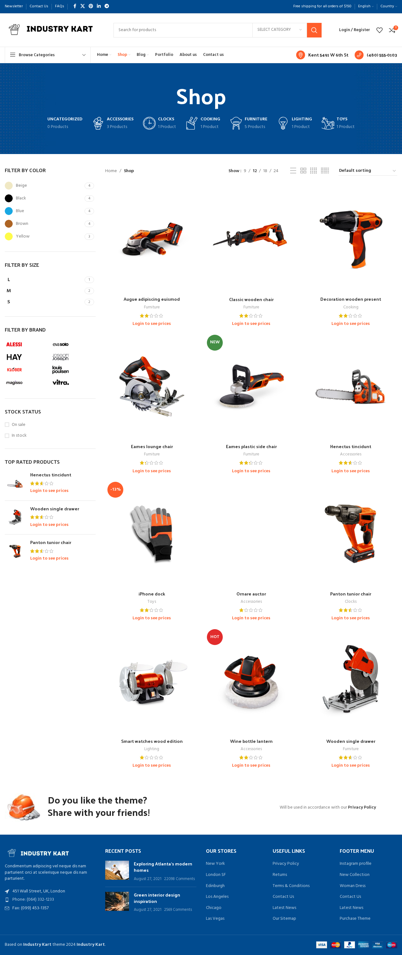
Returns (280, 875)
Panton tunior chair (50, 542)
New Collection (355, 875)
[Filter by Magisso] (26, 382)
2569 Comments (178, 910)
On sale (18, 425)
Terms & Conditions (291, 886)
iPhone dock (152, 594)
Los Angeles (217, 897)
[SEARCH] (314, 30)
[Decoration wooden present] (350, 239)
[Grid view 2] (303, 171)
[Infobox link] (322, 54)
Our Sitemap (284, 919)
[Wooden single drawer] (15, 518)
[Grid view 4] (313, 171)
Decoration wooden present (350, 299)
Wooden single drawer (54, 509)
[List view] (293, 171)
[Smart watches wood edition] (151, 681)
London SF (216, 875)
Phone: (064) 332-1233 (33, 899)
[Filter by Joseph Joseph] (72, 357)
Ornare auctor (251, 594)
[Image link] (40, 852)
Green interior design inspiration (157, 898)
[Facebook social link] (74, 6)
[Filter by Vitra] (72, 382)
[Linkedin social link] (99, 6)
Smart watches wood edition (152, 741)
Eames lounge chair (152, 446)
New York (215, 864)
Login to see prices (49, 490)
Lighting (151, 749)
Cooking (350, 307)
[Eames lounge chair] (151, 387)
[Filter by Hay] (26, 357)
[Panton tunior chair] (15, 551)
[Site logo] (53, 30)
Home (111, 171)
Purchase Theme (355, 919)
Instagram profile (355, 864)
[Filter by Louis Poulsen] (72, 369)
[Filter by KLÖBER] (26, 369)
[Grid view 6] (325, 171)
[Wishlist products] (379, 30)
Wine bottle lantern (251, 741)
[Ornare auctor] (251, 534)
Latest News (284, 908)
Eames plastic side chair (251, 446)
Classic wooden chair (251, 299)
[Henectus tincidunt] (15, 484)
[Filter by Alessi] (26, 344)
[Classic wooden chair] (251, 239)
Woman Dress (352, 886)
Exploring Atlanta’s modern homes (163, 867)
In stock (19, 436)
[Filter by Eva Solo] (72, 344)
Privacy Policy (362, 807)
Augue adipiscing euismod (152, 299)
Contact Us (283, 897)
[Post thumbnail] (117, 871)
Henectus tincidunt (50, 475)
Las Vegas (215, 919)
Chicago (213, 908)
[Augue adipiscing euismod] (151, 239)
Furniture (152, 307)
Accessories (350, 454)
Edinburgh (215, 886)
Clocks (351, 601)
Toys (151, 601)
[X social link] (82, 6)
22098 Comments (179, 879)
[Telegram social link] (107, 6)
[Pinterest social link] (91, 6)
